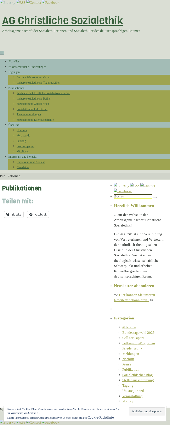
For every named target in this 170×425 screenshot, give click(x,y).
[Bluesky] (8, 3)
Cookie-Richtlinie (100, 417)
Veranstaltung (132, 396)
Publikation (130, 369)
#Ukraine (129, 327)
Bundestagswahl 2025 (138, 333)
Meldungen (130, 354)
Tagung (127, 385)
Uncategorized (133, 391)
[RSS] (21, 3)
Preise (126, 364)
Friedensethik (132, 348)
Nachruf (128, 359)
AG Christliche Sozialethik (62, 20)
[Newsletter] (34, 3)
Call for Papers (133, 338)
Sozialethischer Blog (137, 375)
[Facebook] (51, 3)
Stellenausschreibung (138, 380)
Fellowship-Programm (138, 343)
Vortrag (127, 401)
